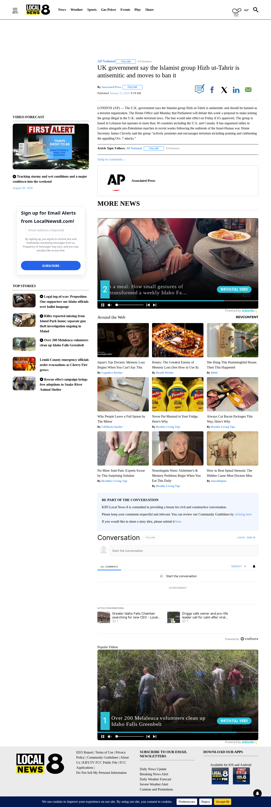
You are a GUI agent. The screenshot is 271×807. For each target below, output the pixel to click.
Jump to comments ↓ (111, 159)
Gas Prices (108, 9)
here (178, 521)
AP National (134, 148)
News (62, 9)
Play (137, 9)
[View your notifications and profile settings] (254, 566)
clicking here (243, 514)
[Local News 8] (38, 9)
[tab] (109, 566)
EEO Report (84, 752)
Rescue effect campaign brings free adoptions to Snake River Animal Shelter (63, 384)
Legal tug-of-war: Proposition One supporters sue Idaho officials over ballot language (64, 301)
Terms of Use (104, 752)
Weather (77, 9)
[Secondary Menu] (18, 9)
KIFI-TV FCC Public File (99, 762)
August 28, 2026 (23, 188)
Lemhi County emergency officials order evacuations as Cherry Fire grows (64, 365)
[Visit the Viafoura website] (249, 639)
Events (125, 9)
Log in (241, 537)
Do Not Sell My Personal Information (101, 772)
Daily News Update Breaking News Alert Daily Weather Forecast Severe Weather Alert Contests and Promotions (156, 779)
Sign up (251, 537)
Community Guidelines (102, 757)
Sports (92, 9)
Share (149, 9)
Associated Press (111, 87)
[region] (177, 588)
